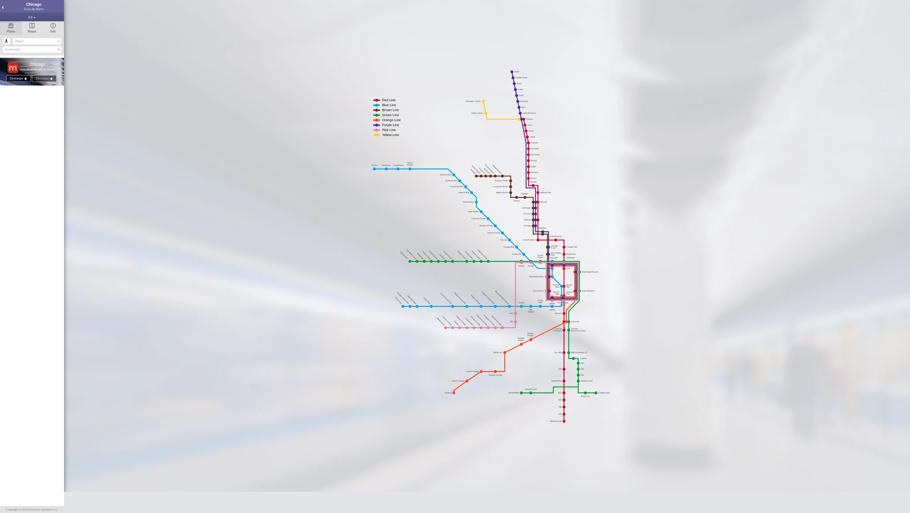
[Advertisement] (487, 502)
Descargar (17, 78)
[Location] (6, 41)
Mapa (32, 31)
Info (53, 31)
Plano (11, 31)
